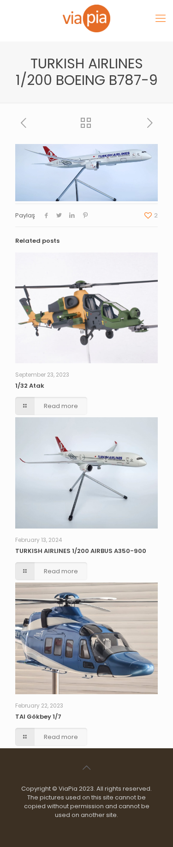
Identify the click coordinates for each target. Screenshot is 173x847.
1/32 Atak (29, 385)
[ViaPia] (86, 18)
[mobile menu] (160, 18)
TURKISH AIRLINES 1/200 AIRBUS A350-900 (80, 551)
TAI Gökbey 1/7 (38, 716)
